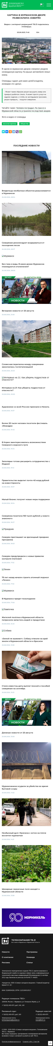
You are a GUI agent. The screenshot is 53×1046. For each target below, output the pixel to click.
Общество (24, 124)
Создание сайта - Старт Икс (31, 1041)
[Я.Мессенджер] (3, 131)
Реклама (6, 962)
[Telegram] (13, 131)
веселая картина (9, 124)
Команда (30, 957)
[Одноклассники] (10, 131)
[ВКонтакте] (6, 131)
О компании (7, 957)
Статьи (29, 962)
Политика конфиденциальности (11, 1041)
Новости (6, 952)
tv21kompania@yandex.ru (10, 1020)
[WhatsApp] (20, 131)
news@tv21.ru (40, 1020)
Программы (31, 952)
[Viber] (17, 131)
